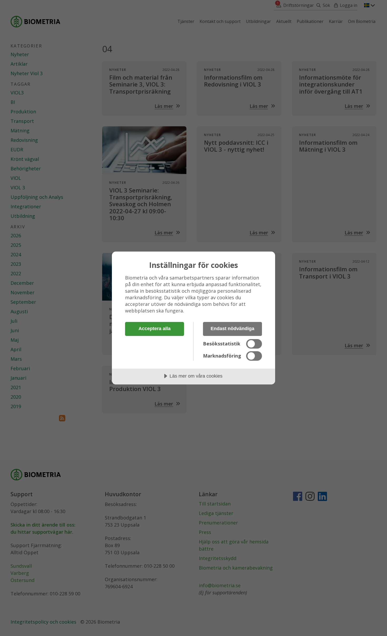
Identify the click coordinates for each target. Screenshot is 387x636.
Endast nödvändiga (232, 328)
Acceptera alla (154, 328)
